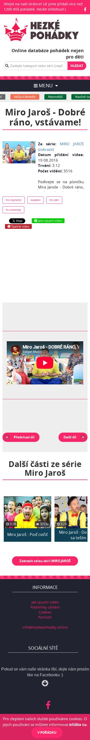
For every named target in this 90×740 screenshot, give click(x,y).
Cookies (45, 612)
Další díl (70, 437)
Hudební (35, 200)
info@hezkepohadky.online (45, 627)
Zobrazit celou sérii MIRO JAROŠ (45, 561)
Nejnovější (53, 97)
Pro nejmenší (14, 200)
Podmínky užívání (45, 607)
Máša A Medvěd (22, 97)
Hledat (76, 65)
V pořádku (47, 732)
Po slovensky (13, 210)
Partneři (45, 617)
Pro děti (54, 200)
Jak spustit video (45, 602)
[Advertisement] (45, 265)
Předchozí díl (24, 437)
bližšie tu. (78, 724)
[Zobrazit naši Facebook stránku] (85, 10)
